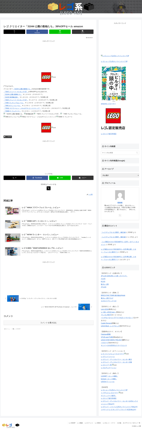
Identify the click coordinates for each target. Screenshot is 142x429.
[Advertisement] (49, 56)
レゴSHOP (8, 136)
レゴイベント (89, 423)
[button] (83, 32)
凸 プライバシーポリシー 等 (131, 423)
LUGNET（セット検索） (109, 376)
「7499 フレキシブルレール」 (14, 103)
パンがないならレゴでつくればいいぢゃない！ (117, 317)
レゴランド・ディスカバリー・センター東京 (116, 359)
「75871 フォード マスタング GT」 (16, 92)
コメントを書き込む (48, 323)
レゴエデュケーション (108, 368)
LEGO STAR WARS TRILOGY (111, 340)
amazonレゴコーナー (108, 103)
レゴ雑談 (80, 423)
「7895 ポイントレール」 (12, 105)
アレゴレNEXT (106, 315)
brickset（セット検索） (109, 379)
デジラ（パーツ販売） (108, 395)
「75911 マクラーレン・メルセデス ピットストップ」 (22, 108)
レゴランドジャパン (108, 356)
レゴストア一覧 (106, 365)
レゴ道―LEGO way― (108, 312)
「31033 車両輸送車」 (11, 97)
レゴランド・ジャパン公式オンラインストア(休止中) (119, 407)
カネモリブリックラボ (108, 301)
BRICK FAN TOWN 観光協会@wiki (113, 295)
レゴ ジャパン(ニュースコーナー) (112, 354)
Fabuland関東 (106, 334)
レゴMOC (98, 423)
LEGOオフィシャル (107, 381)
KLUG (103, 281)
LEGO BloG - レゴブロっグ (110, 326)
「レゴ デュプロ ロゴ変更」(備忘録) (113, 232)
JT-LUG (103, 287)
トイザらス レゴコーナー (109, 393)
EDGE (120, 203)
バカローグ (105, 342)
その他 (119, 423)
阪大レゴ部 (105, 284)
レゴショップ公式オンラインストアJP (114, 61)
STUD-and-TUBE (107, 337)
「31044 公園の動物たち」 (22, 89)
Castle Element (106, 323)
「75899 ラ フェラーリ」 (12, 111)
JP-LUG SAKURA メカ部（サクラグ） (114, 276)
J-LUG (103, 279)
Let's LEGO (105, 309)
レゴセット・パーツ (109, 423)
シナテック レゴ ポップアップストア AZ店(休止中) (118, 409)
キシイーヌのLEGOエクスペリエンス (114, 345)
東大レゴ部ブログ (107, 298)
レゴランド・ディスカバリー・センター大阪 (116, 362)
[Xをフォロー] (49, 188)
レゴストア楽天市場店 (108, 134)
